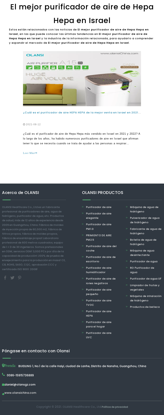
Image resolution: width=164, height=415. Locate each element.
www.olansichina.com (20, 393)
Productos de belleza (145, 307)
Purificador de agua (144, 261)
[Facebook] (5, 277)
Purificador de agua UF (146, 279)
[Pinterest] (19, 277)
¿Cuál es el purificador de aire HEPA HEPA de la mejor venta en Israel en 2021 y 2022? (87, 112)
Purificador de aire (99, 207)
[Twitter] (12, 277)
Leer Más (29, 152)
